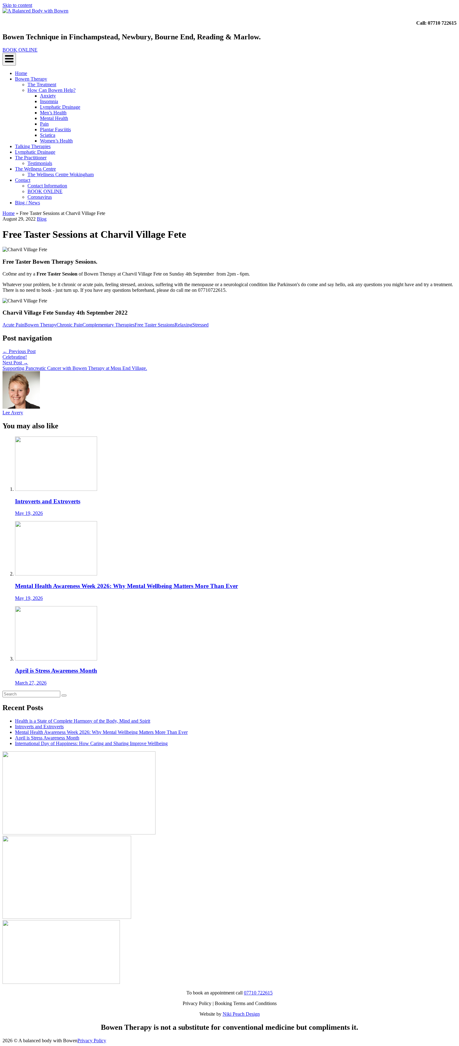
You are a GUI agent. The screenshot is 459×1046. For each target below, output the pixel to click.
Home (21, 73)
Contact (22, 180)
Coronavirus (39, 197)
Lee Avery (12, 412)
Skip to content (17, 5)
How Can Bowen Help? (51, 90)
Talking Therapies (33, 146)
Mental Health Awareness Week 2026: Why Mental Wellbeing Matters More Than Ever (101, 732)
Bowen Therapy (31, 79)
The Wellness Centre (35, 169)
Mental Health (54, 118)
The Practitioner (31, 157)
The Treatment (41, 84)
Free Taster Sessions (155, 324)
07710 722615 (258, 992)
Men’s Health (53, 112)
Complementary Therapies (108, 324)
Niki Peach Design (241, 1014)
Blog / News (27, 202)
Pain (44, 124)
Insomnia (49, 101)
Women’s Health (56, 140)
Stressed (200, 324)
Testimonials (39, 163)
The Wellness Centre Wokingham (60, 174)
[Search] (64, 695)
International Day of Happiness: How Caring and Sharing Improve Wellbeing (91, 743)
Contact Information (47, 185)
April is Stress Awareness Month (47, 737)
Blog (42, 219)
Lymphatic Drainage (60, 107)
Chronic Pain (69, 324)
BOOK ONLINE (44, 191)
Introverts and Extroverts (39, 726)
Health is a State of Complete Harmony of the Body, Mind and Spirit (82, 721)
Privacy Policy (91, 1040)
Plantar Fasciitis (55, 129)
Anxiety (48, 95)
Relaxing (183, 324)
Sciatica (47, 135)
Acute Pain (13, 324)
